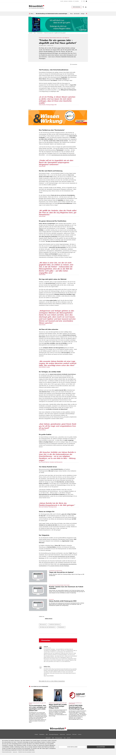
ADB (53, 738)
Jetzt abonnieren (76, 7)
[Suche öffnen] (83, 7)
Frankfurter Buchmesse (54, 624)
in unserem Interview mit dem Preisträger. (59, 565)
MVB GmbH (48, 738)
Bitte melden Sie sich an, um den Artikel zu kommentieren (52, 681)
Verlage (82, 13)
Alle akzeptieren (101, 746)
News (71, 13)
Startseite (30, 32)
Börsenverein (43, 624)
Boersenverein (39, 32)
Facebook (81, 1)
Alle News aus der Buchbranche (47, 627)
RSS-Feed (74, 734)
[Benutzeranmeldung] (86, 7)
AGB (47, 734)
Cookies (79, 734)
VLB (64, 738)
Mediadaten (70, 1)
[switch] (31, 13)
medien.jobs (66, 1)
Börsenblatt (36, 6)
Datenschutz (62, 734)
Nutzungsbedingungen (53, 734)
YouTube (86, 1)
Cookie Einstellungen (72, 746)
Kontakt (61, 1)
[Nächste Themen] (86, 14)
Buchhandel (77, 13)
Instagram (84, 1)
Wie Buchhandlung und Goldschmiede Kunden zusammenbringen (51, 13)
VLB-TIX (68, 738)
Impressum (68, 734)
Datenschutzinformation (7, 752)
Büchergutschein (58, 738)
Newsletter (77, 1)
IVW (74, 1)
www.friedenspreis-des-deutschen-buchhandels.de (63, 155)
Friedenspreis (61, 627)
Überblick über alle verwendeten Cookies (26, 752)
